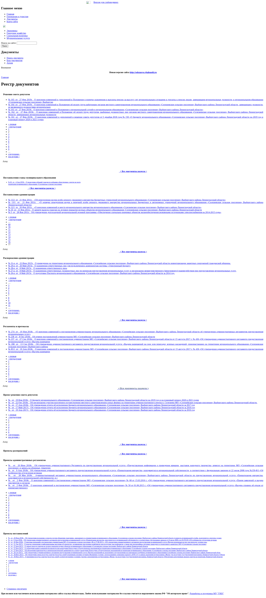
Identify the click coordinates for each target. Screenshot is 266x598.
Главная (5, 77)
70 (9, 227)
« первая (12, 124)
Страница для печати (17, 589)
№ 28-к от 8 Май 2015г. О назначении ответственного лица (37, 268)
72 (9, 232)
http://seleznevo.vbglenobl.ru (143, 72)
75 (9, 239)
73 (9, 234)
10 (9, 303)
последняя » (14, 156)
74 (9, 237)
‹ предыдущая (14, 127)
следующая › (14, 154)
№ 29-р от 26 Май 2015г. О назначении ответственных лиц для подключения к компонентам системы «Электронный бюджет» (69, 266)
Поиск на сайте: (9, 43)
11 (9, 305)
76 (9, 242)
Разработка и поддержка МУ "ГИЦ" (207, 593)
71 (9, 229)
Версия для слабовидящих (106, 2)
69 (9, 224)
